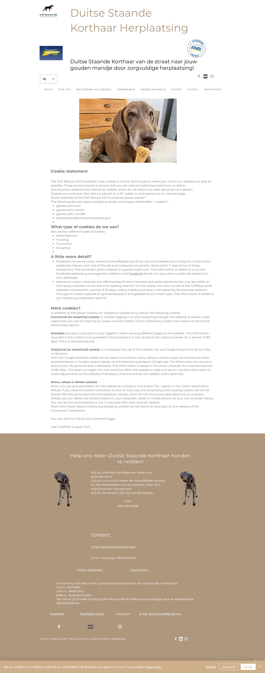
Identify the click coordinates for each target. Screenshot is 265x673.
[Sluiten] (260, 667)
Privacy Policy (153, 667)
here (111, 418)
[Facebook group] (181, 639)
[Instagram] (212, 76)
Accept (248, 667)
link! (135, 506)
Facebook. (136, 273)
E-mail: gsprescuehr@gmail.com (160, 614)
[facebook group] (205, 76)
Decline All (228, 667)
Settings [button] (211, 667)
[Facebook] (199, 76)
